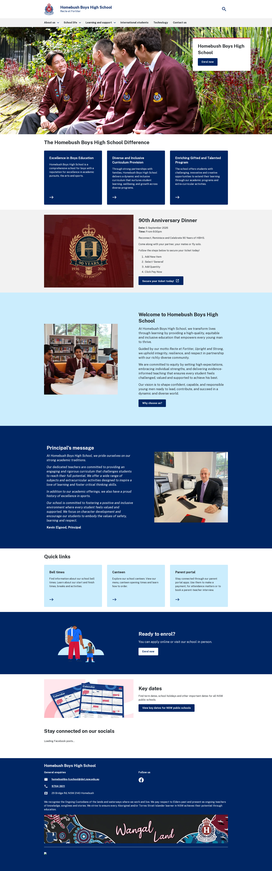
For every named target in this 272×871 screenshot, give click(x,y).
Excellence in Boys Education (71, 158)
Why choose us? (152, 403)
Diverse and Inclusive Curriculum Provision (128, 160)
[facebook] (141, 781)
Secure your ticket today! (162, 280)
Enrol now (208, 61)
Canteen (118, 572)
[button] (51, 22)
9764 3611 (58, 786)
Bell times (57, 572)
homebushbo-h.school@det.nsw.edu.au (75, 779)
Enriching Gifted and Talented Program (198, 160)
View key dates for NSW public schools (166, 707)
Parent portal (185, 572)
